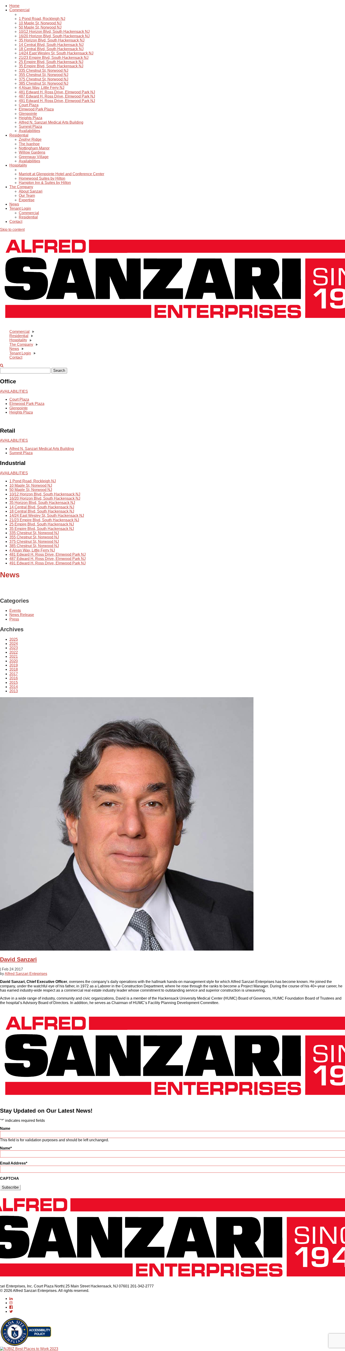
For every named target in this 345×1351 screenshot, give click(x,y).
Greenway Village (34, 157)
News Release (21, 615)
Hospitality (18, 165)
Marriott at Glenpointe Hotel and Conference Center (61, 174)
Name (5, 1128)
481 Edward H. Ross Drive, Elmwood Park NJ (57, 92)
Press (14, 619)
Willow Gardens (32, 152)
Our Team (27, 196)
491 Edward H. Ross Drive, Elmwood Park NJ (57, 101)
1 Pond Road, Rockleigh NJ (42, 19)
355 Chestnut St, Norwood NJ (43, 75)
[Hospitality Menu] (30, 340)
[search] (2, 365)
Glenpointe (28, 114)
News (14, 204)
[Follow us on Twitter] (11, 1311)
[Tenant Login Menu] (34, 353)
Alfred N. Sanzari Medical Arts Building (51, 122)
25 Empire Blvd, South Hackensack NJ (51, 62)
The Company (21, 187)
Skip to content (12, 230)
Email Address (13, 1163)
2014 (13, 687)
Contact (15, 222)
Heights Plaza (30, 118)
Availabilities (29, 131)
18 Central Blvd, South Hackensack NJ (51, 49)
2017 (13, 674)
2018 (13, 669)
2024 (13, 644)
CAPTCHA (9, 1178)
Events (15, 611)
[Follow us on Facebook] (11, 1307)
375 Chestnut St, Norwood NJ (43, 79)
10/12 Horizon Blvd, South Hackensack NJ (54, 32)
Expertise (26, 200)
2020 (13, 661)
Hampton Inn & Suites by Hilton (45, 183)
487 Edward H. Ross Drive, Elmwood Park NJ (57, 96)
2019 (13, 665)
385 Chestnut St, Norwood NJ (43, 83)
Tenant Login (20, 208)
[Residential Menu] (32, 336)
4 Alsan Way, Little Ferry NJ (41, 88)
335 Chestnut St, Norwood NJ (43, 70)
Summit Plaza (30, 127)
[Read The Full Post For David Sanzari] (126, 949)
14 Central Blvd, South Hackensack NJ (51, 45)
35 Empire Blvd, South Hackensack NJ (51, 66)
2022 (13, 652)
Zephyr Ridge (30, 139)
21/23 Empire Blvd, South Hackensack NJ (53, 58)
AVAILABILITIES (14, 391)
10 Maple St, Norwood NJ (40, 23)
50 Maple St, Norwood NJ (40, 27)
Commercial (19, 10)
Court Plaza (28, 105)
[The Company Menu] (36, 345)
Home (14, 6)
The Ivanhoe (29, 144)
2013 (13, 691)
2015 (13, 683)
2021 (13, 656)
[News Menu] (22, 349)
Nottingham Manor (34, 148)
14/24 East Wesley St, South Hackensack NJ (56, 53)
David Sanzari (18, 959)
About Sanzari (30, 191)
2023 (13, 648)
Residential (18, 135)
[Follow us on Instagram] (11, 1303)
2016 (13, 678)
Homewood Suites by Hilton (42, 178)
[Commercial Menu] (33, 332)
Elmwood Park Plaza (36, 109)
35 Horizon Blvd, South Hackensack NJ (51, 40)
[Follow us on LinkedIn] (11, 1299)
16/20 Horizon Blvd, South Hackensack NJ (54, 36)
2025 (13, 639)
